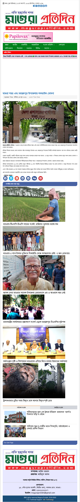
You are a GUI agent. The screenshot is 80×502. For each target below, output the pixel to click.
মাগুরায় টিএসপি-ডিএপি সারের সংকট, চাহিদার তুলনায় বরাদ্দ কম (30, 224)
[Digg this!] (34, 178)
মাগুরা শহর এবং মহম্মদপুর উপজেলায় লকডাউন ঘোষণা (28, 93)
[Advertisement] (40, 74)
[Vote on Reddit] (28, 178)
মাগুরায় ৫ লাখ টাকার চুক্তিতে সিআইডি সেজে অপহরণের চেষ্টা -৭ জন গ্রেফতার (36, 253)
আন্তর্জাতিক (35, 45)
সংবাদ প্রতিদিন (48, 45)
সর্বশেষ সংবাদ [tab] (21, 408)
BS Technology (48, 500)
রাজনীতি (24, 45)
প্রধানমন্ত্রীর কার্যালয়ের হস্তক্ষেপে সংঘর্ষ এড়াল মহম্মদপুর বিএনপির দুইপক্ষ (34, 322)
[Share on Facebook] (5, 178)
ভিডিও (38, 48)
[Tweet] (11, 178)
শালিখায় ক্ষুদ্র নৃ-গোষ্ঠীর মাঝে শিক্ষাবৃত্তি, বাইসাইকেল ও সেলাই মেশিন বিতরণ (48, 427)
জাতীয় (15, 45)
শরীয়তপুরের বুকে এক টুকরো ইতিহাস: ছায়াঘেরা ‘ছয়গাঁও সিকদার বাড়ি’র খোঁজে (49, 413)
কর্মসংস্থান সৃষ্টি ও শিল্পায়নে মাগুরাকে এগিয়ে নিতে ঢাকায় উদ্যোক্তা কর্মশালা (35, 361)
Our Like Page (8, 443)
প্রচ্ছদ (6, 45)
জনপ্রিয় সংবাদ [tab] (58, 408)
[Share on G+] (17, 178)
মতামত (29, 48)
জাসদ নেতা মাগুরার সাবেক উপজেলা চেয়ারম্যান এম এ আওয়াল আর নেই (41, 56)
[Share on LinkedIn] (22, 178)
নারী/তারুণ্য (9, 48)
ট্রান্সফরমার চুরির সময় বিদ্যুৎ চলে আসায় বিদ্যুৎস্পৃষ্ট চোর (27, 400)
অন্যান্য (47, 48)
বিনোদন (19, 48)
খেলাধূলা (62, 45)
